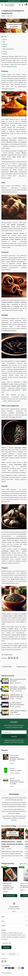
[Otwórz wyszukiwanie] (19, 5)
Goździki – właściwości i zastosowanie (11, 400)
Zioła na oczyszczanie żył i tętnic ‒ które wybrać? (18, 679)
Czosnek (5, 51)
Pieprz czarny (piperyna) (8, 48)
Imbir (4, 41)
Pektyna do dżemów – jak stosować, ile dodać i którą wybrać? (16, 695)
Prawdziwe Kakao (14, 755)
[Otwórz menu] (2, 5)
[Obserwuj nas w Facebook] (2, 961)
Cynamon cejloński (13, 257)
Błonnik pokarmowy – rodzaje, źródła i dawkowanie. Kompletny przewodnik (12, 844)
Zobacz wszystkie (22, 826)
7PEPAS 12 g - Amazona (15, 770)
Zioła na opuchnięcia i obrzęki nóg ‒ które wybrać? (18, 711)
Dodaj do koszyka (10, 895)
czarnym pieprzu (22, 163)
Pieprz (2, 409)
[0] (25, 5)
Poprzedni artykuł (7, 666)
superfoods (4, 135)
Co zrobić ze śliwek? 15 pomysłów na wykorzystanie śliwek (17, 703)
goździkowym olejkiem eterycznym (17, 388)
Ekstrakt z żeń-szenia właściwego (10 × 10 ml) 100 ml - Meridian (17, 782)
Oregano (5, 53)
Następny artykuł (21, 666)
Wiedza (10, 654)
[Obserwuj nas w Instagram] (5, 961)
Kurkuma (5, 39)
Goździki (5, 46)
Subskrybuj (14, 736)
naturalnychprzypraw (12, 66)
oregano (16, 613)
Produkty (3, 15)
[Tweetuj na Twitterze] (14, 658)
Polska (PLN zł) (12, 954)
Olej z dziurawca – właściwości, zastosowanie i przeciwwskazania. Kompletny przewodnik (18, 688)
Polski (3, 954)
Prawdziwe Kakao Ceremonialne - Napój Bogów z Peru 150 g (17, 759)
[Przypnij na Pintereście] (12, 658)
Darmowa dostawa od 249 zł (14, 1)
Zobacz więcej (23, 863)
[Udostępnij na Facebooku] (9, 658)
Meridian (12, 778)
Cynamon (5, 44)
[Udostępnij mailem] (17, 658)
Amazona (12, 768)
